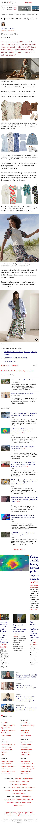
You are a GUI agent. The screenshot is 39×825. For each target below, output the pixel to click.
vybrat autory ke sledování (7, 30)
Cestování (13, 537)
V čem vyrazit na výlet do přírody (22, 380)
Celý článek (33, 609)
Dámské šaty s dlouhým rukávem (13, 352)
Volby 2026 (4, 722)
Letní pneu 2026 (25, 761)
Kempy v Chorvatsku (7, 761)
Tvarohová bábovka (26, 749)
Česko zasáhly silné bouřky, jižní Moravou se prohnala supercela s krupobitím (21, 431)
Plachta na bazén (22, 787)
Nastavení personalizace (25, 815)
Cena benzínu (25, 781)
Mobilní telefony (26, 796)
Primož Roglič (24, 733)
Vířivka (23, 793)
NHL (2, 754)
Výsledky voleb (5, 728)
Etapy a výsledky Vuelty (27, 725)
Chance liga (4, 742)
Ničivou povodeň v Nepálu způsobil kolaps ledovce (22, 447)
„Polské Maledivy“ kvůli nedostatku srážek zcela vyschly (23, 534)
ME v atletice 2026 (6, 749)
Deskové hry (10, 802)
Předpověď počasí (28, 778)
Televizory (18, 802)
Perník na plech (25, 754)
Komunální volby (6, 735)
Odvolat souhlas (11, 815)
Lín (28, 371)
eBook (5, 34)
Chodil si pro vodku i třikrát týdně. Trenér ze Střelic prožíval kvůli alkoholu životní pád (4, 632)
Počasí (12, 435)
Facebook (8, 812)
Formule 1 (4, 752)
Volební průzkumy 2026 (8, 725)
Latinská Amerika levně (8, 771)
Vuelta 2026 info (25, 722)
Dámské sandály (22, 358)
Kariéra (26, 812)
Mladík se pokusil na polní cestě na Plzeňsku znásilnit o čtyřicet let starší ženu (23, 517)
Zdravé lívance (25, 747)
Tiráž (31, 812)
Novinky (12, 28)
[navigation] (2, 2)
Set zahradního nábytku (26, 790)
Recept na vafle (25, 752)
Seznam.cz (28, 2)
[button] (19, 69)
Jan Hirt (23, 728)
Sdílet (11, 34)
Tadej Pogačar (25, 730)
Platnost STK (24, 774)
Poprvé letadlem (6, 763)
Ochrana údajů (29, 814)
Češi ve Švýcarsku (6, 768)
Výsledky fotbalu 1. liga (8, 744)
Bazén (14, 787)
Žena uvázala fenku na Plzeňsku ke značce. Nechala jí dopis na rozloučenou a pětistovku (34, 631)
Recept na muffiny (26, 744)
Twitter (14, 812)
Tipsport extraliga (6, 747)
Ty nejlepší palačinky (26, 742)
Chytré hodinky (26, 802)
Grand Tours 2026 (26, 735)
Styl (24, 371)
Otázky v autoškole (26, 771)
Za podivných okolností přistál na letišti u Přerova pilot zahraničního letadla (24, 414)
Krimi (12, 417)
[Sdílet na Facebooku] (34, 365)
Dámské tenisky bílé (10, 361)
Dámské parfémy (21, 799)
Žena (32, 371)
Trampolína (31, 787)
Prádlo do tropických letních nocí (22, 393)
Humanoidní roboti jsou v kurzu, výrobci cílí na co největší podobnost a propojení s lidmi (24, 499)
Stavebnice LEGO (9, 799)
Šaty (20, 371)
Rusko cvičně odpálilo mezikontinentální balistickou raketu (19, 628)
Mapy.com (18, 778)
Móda (15, 371)
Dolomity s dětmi (6, 774)
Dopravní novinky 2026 (27, 766)
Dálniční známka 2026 (27, 763)
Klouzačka (15, 790)
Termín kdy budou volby (8, 730)
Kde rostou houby (14, 781)
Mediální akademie (9, 814)
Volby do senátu (6, 733)
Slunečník (7, 790)
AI (11, 504)
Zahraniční (13, 451)
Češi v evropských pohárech (19, 784)
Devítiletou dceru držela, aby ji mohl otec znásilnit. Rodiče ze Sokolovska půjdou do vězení (23, 464)
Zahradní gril (16, 793)
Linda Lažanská (5, 28)
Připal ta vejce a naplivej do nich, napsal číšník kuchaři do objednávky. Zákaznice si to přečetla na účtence (24, 482)
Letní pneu (30, 799)
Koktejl (12, 486)
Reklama (20, 812)
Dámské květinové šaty (10, 358)
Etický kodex (20, 814)
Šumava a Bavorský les (8, 766)
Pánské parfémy (18, 805)
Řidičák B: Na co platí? (27, 768)
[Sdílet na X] (37, 365)
